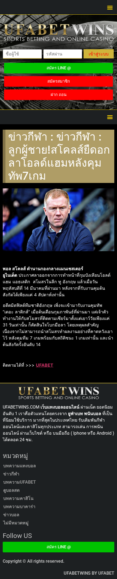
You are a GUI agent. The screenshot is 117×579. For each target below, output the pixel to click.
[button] (109, 7)
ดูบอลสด (11, 490)
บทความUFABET (19, 482)
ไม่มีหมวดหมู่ (16, 522)
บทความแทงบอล (19, 465)
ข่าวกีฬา (11, 474)
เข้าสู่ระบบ (99, 54)
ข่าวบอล (11, 514)
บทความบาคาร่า (19, 506)
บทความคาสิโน (18, 498)
